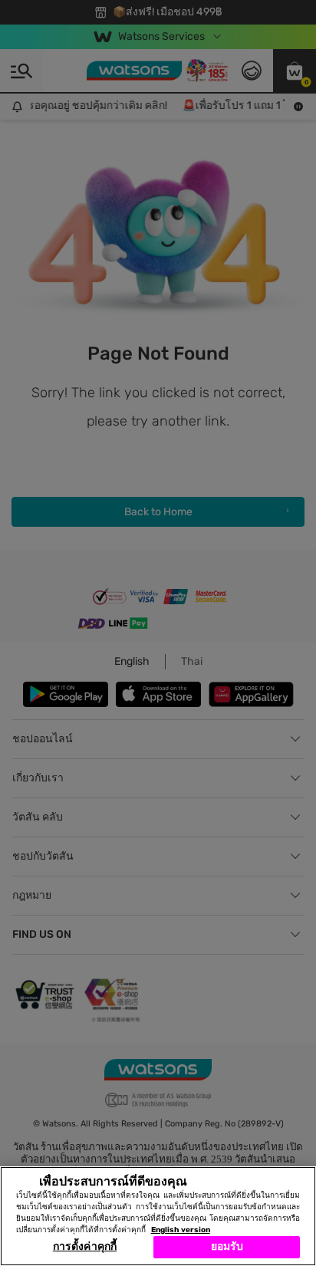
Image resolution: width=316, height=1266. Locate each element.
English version (180, 1230)
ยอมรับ (227, 1246)
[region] (158, 1216)
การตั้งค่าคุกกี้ (85, 1246)
